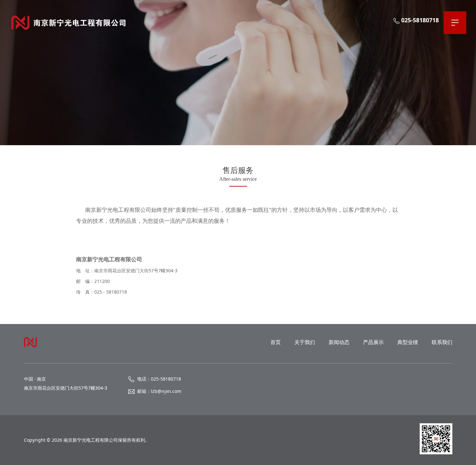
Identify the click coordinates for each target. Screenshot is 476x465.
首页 (275, 342)
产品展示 (373, 342)
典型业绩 (407, 342)
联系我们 (442, 342)
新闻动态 (339, 342)
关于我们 (304, 342)
